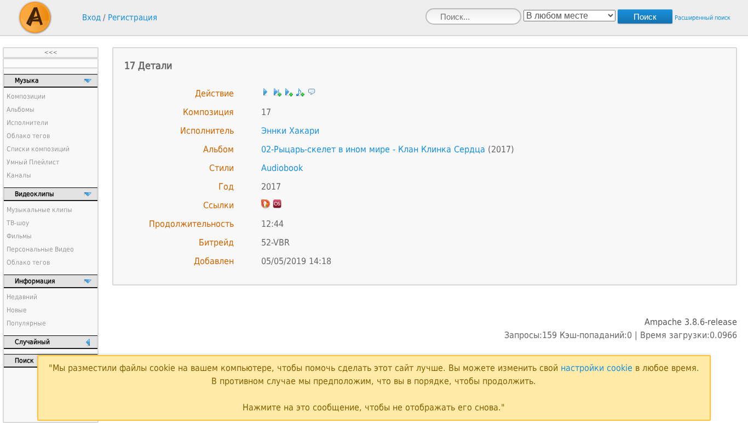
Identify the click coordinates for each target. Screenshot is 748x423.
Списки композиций (38, 149)
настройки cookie (596, 368)
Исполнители (27, 123)
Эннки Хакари (290, 130)
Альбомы (20, 109)
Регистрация (132, 17)
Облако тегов (28, 136)
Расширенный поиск (702, 17)
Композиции (26, 96)
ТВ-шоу (18, 223)
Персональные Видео (40, 249)
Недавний (22, 297)
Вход (91, 17)
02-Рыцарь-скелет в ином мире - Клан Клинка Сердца (373, 149)
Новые (17, 310)
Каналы (19, 175)
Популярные (26, 323)
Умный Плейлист (33, 162)
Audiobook (282, 168)
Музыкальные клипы (39, 210)
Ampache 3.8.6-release (691, 322)
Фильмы (19, 236)
